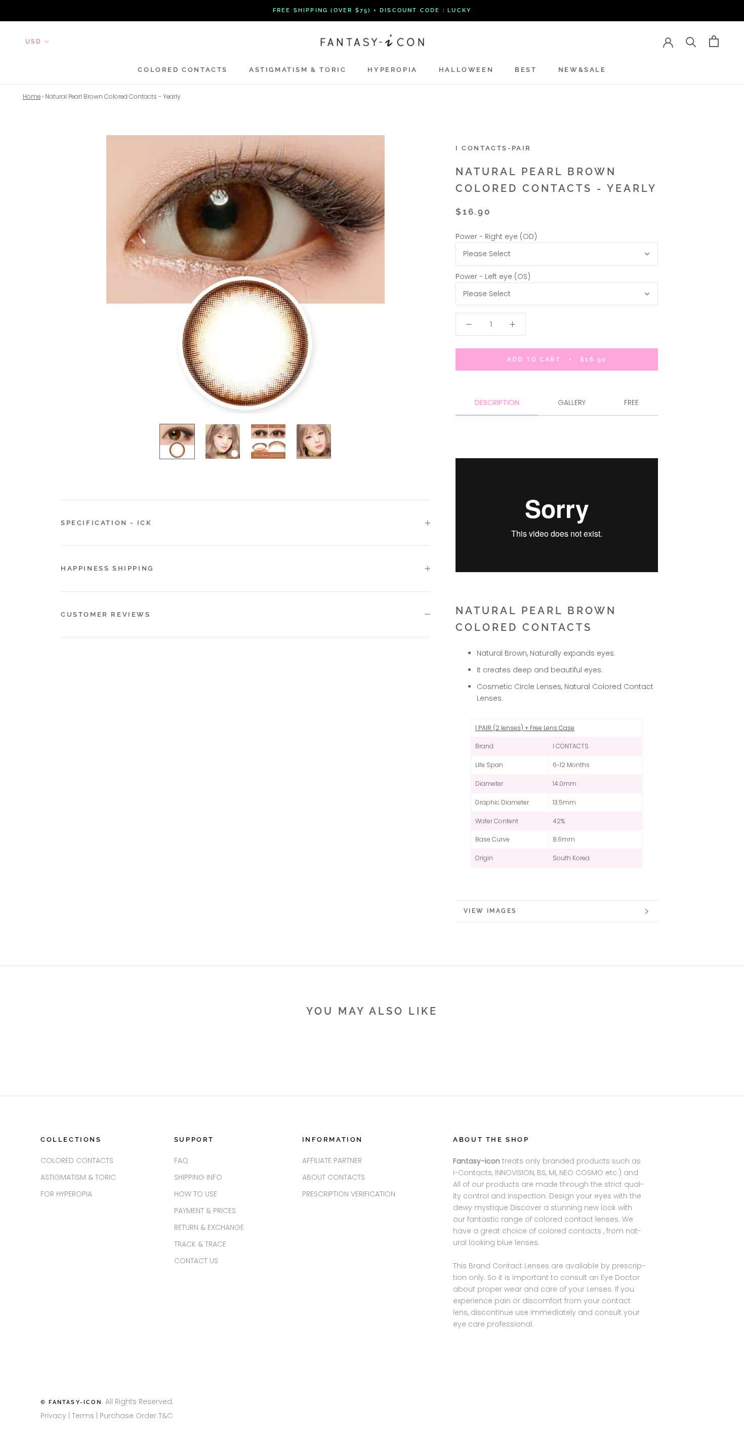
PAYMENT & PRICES (205, 1211)
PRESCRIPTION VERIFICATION (348, 1194)
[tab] (497, 406)
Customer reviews (106, 614)
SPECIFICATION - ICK (106, 523)
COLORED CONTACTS (76, 1160)
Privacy (53, 1416)
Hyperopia (392, 69)
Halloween (466, 69)
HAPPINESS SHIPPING (107, 568)
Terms (84, 1416)
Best (525, 69)
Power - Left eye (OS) (493, 276)
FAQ (181, 1160)
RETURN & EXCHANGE (209, 1227)
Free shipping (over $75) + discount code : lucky (372, 10)
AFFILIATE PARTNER (332, 1160)
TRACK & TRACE (200, 1244)
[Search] (691, 41)
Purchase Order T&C (136, 1416)
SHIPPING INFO (198, 1177)
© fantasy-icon (71, 1402)
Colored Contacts (183, 69)
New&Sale (582, 69)
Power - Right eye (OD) (496, 236)
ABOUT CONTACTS (333, 1177)
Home (31, 97)
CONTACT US (196, 1261)
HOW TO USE (195, 1194)
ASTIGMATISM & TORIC (297, 69)
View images (490, 910)
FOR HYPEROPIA (66, 1194)
